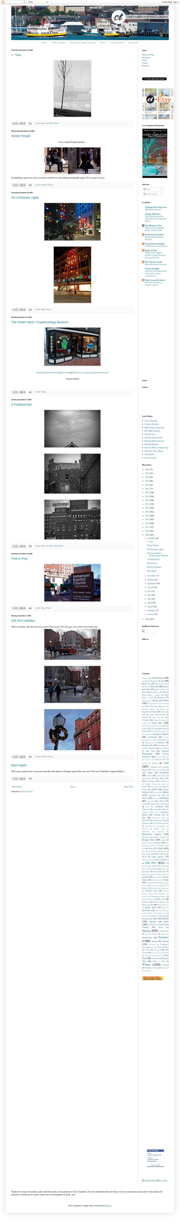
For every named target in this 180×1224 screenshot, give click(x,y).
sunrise (154, 941)
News (150, 848)
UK (155, 950)
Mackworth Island (158, 818)
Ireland (144, 804)
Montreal (161, 831)
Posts (147, 189)
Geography (154, 787)
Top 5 (152, 947)
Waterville (148, 955)
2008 (147, 619)
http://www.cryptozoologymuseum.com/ (91, 372)
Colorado (154, 731)
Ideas (148, 801)
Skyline (165, 918)
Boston (162, 709)
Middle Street (159, 829)
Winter (56, 123)
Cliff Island (154, 728)
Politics (145, 888)
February (151, 610)
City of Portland (151, 420)
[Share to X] (19, 123)
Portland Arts (150, 434)
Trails (159, 947)
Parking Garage (147, 874)
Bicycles (160, 697)
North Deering (153, 851)
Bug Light (165, 712)
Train (167, 947)
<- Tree (16, 55)
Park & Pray (19, 558)
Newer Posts (17, 786)
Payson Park (157, 877)
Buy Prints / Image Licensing (83, 42)
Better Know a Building (157, 692)
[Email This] (13, 123)
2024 (147, 477)
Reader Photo (151, 907)
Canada (144, 717)
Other (144, 869)
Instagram (146, 57)
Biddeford (145, 701)
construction (152, 737)
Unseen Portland (152, 268)
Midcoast (145, 829)
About (103, 42)
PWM (155, 902)
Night (43, 309)
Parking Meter (161, 874)
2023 (147, 480)
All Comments (151, 194)
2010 (147, 531)
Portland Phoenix (151, 444)
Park (163, 871)
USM (162, 949)
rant (167, 905)
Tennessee (152, 944)
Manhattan (146, 823)
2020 (147, 492)
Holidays (164, 798)
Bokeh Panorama (151, 706)
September (152, 583)
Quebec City (164, 902)
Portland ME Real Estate (154, 441)
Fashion (153, 770)
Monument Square (151, 834)
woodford (165, 965)
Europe (144, 763)
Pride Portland (147, 899)
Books (164, 706)
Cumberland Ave (163, 740)
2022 (147, 484)
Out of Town (153, 869)
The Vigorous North (153, 261)
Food (149, 775)
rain (151, 904)
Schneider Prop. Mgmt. (154, 451)
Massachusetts (160, 826)
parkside (145, 877)
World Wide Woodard (154, 234)
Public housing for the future (156, 264)
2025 (147, 473)
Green (156, 792)
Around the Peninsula (150, 681)
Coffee (163, 728)
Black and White (47, 123)
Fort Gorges (150, 781)
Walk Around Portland (155, 280)
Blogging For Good (155, 703)
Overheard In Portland (155, 243)
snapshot (152, 921)
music (163, 840)
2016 (147, 507)
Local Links (133, 42)
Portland (150, 1159)
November (152, 575)
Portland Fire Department (160, 888)
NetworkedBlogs (153, 1150)
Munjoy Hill (148, 839)
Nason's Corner (147, 843)
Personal (149, 883)
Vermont (145, 952)
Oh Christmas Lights (25, 197)
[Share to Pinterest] (24, 123)
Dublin (166, 745)
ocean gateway (157, 856)
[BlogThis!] (16, 123)
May (150, 598)
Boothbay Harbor (148, 709)
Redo (164, 907)
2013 (147, 519)
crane (151, 740)
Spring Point (164, 931)
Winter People (21, 136)
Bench (144, 692)
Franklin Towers (151, 784)
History (145, 798)
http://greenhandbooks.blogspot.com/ (52, 372)
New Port (155, 846)
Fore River (146, 778)
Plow (164, 885)
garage (163, 784)
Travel (147, 950)
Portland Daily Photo (154, 1155)
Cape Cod (156, 717)
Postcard (145, 896)
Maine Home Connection (154, 427)
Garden (144, 786)
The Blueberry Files (153, 225)
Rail (146, 905)
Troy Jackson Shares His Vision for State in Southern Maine (155, 218)
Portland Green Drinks (154, 437)
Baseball (166, 684)
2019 (147, 496)
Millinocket (145, 831)
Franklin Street (164, 781)
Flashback (164, 772)
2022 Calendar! (59, 42)
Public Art (160, 899)
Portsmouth (161, 894)
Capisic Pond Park (159, 720)
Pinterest (145, 65)
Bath (146, 687)
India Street (159, 801)
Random (160, 905)
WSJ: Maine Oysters (152, 209)
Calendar (162, 714)
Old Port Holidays (23, 620)
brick (154, 711)
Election (147, 759)
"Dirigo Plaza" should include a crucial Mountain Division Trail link (155, 255)
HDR (163, 795)
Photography (152, 1161)
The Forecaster (150, 457)
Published (145, 902)
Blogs (167, 703)
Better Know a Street (151, 695)
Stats (146, 934)
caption (144, 723)
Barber (158, 684)
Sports (160, 927)
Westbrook (156, 958)
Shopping (145, 918)
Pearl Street (156, 880)
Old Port (44, 185)
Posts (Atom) (27, 791)
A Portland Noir (21, 404)
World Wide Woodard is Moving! (154, 238)
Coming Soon (164, 731)
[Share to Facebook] (21, 123)
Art (162, 680)
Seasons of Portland (158, 916)
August (151, 587)
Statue (154, 934)
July (149, 591)
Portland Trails (151, 890)
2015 (147, 511)
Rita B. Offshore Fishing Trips (157, 447)
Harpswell (152, 795)
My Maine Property (152, 430)
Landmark (159, 806)
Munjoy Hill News (152, 213)
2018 (147, 500)
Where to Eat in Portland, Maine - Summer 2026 (154, 229)
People (166, 879)
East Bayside (150, 748)
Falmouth (153, 767)
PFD (156, 883)
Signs (43, 608)
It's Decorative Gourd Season (156, 246)
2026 (147, 469)
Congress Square (161, 734)
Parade (155, 871)
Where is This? (159, 961)
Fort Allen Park (162, 778)
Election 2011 (160, 759)
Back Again (19, 765)
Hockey (155, 798)
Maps (154, 823)
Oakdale (157, 854)
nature (158, 842)
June (150, 595)
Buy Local (150, 714)
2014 (147, 515)
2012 (147, 523)
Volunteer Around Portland (160, 953)
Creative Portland (151, 424)
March (150, 606)
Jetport (152, 804)
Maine (144, 820)
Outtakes (163, 869)
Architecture (157, 677)
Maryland (148, 826)
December (152, 538)
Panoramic (146, 871)
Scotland (145, 916)
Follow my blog (155, 1165)
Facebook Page (148, 54)
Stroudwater (147, 937)
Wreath (164, 968)
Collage (145, 731)
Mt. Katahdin (161, 837)
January (151, 614)
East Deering (164, 748)
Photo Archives (117, 42)
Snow (166, 921)
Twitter (145, 63)
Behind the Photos (160, 689)
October (151, 579)
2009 (147, 534)
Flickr (144, 60)
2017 (147, 504)
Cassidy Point (146, 726)
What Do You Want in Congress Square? (153, 283)
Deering (161, 742)
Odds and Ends (147, 860)
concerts (147, 734)
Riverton (158, 910)
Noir (55, 546)
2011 (147, 527)
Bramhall (145, 712)
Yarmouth (145, 971)
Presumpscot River (159, 896)
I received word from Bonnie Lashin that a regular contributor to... (156, 273)
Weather (157, 955)
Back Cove (146, 683)
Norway (163, 851)
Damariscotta (149, 743)
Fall (166, 762)
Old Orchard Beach (162, 859)
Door (159, 745)
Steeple (163, 934)
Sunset (166, 941)
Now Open (146, 854)
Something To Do (154, 924)
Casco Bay (157, 722)
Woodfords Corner (151, 968)
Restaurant (146, 910)
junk (147, 806)
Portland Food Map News (156, 207)
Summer (163, 937)
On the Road (160, 866)
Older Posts (128, 786)
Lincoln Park (157, 809)
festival (163, 770)
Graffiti (154, 789)
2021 (147, 488)
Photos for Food (154, 885)
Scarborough (162, 913)
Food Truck (161, 775)
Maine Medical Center (158, 820)
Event (154, 763)
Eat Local (159, 757)
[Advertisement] (151, 401)
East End (150, 751)
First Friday (147, 772)
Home (44, 42)
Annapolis (145, 678)
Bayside (154, 686)
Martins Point (164, 823)
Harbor (165, 792)
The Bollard (149, 454)
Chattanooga (158, 726)
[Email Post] (30, 123)
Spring (146, 930)
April (150, 602)
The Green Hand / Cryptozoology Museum (39, 322)
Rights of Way (151, 250)
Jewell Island (164, 804)
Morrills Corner (148, 837)
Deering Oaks (147, 745)
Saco (152, 913)
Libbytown (146, 809)
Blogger (108, 1205)
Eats (167, 757)
